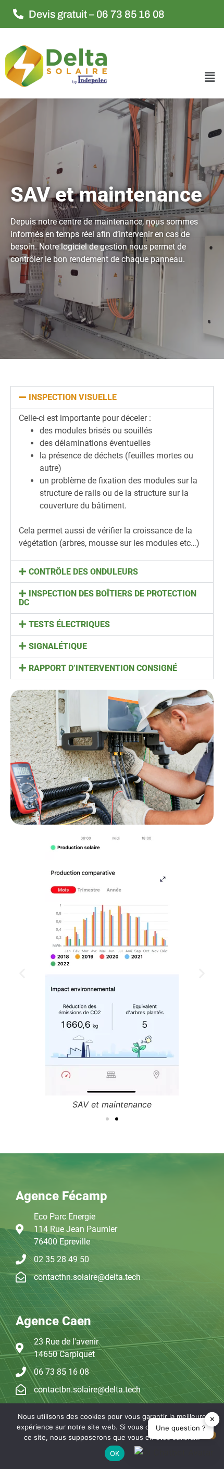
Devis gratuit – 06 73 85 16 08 (97, 14)
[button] (210, 76)
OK (115, 1453)
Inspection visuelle (73, 397)
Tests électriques (69, 624)
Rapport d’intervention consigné (103, 668)
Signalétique (58, 646)
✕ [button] (212, 1419)
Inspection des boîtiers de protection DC (107, 598)
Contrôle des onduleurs (83, 572)
